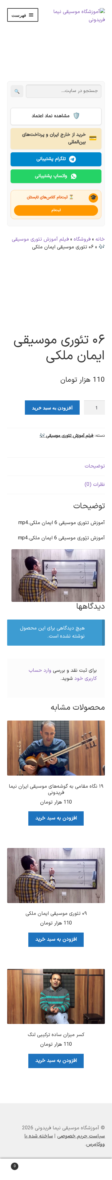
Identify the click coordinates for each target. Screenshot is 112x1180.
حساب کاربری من (93, 1169)
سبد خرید (25, 1164)
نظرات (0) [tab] (95, 484)
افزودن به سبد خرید (52, 407)
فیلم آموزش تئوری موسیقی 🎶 (66, 435)
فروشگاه (82, 239)
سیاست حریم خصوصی (81, 1136)
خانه (100, 239)
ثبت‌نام (56, 210)
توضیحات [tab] (95, 466)
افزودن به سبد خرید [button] (56, 818)
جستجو (56, 1169)
